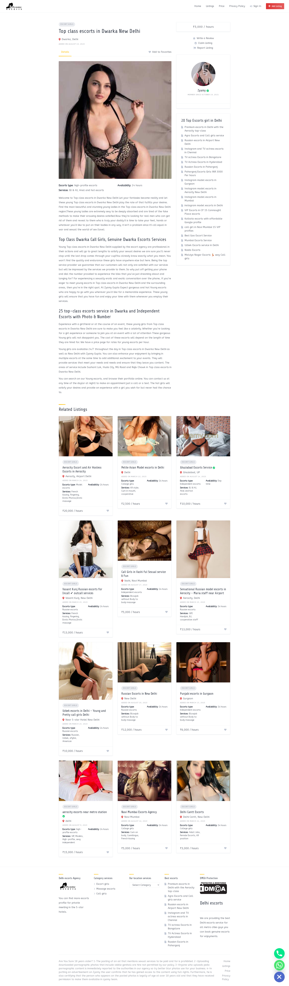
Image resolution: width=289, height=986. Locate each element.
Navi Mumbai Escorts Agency (139, 812)
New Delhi (130, 698)
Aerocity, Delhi (191, 598)
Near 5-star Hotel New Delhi (82, 719)
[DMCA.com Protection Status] (213, 893)
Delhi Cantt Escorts (192, 812)
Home (197, 6)
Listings (210, 6)
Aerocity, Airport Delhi (78, 476)
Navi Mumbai (131, 816)
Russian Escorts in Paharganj (201, 166)
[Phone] (279, 953)
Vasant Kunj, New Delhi (78, 598)
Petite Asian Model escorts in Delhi (142, 467)
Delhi (127, 472)
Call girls (101, 893)
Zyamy (202, 90)
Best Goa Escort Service (198, 235)
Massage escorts (105, 888)
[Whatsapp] (279, 965)
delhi (68, 821)
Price (221, 6)
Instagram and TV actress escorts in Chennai (178, 916)
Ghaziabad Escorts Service (196, 467)
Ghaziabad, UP (191, 472)
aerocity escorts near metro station (84, 812)
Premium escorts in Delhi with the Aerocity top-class (181, 888)
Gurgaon (188, 698)
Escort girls (67, 24)
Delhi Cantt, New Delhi (196, 816)
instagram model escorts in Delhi (204, 205)
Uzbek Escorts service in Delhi (202, 245)
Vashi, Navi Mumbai (135, 580)
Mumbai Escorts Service (198, 240)
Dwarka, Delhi (70, 39)
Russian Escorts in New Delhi (139, 693)
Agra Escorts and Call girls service (204, 135)
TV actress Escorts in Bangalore (203, 157)
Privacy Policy (237, 6)
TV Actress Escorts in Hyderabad (203, 162)
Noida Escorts (192, 250)
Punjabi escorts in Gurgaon (196, 693)
